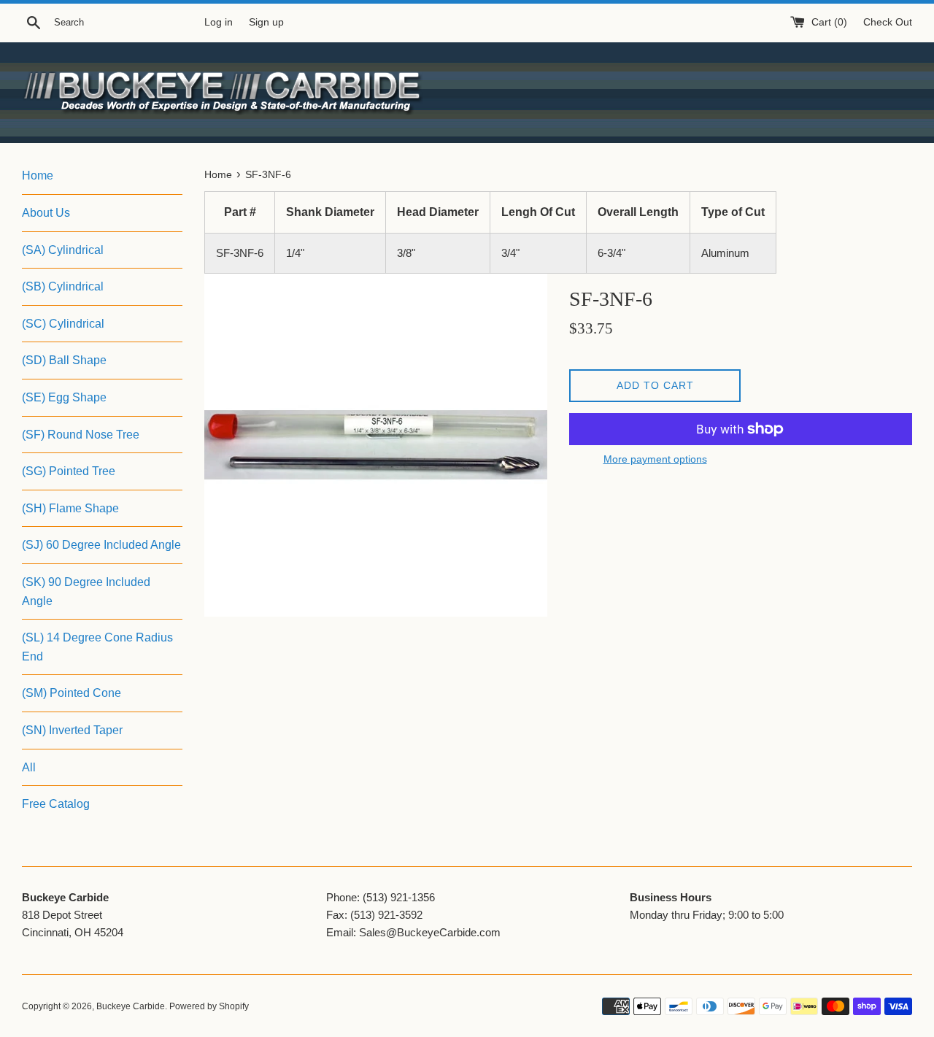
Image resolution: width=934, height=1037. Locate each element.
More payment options (655, 459)
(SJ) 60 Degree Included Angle (101, 545)
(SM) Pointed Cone (71, 693)
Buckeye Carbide (130, 1006)
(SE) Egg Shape (64, 397)
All (29, 767)
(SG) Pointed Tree (68, 471)
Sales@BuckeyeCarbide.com (430, 932)
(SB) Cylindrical (63, 286)
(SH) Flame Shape (70, 508)
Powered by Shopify (209, 1006)
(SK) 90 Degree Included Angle (86, 591)
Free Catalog (56, 804)
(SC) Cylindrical (63, 323)
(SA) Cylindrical (63, 250)
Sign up (266, 22)
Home (37, 175)
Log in (218, 22)
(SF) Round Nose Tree (80, 434)
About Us (46, 213)
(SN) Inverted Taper (72, 730)
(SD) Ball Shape (64, 360)
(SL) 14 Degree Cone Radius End (97, 647)
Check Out (887, 22)
